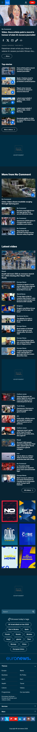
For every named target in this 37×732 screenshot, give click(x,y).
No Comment (6, 199)
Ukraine (29, 634)
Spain (27, 629)
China (24, 644)
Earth (3, 679)
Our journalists (24, 692)
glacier (18, 639)
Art (18, 416)
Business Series (22, 316)
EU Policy (23, 675)
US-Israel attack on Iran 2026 (18, 624)
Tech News (21, 406)
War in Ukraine (13, 629)
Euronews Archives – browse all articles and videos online (9, 698)
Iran (18, 453)
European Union (18, 649)
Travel (22, 683)
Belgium (20, 306)
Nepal (4, 271)
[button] (9, 129)
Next (21, 679)
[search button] (33, 612)
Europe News (21, 282)
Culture (4, 688)
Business (5, 675)
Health (4, 683)
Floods (7, 634)
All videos (27, 490)
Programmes (6, 692)
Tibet (29, 639)
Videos (22, 688)
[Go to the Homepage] (7, 2)
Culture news (22, 394)
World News (21, 294)
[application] (18, 15)
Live (32, 2)
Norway (13, 644)
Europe (4, 670)
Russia (18, 634)
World (22, 670)
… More (7, 56)
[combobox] (18, 612)
